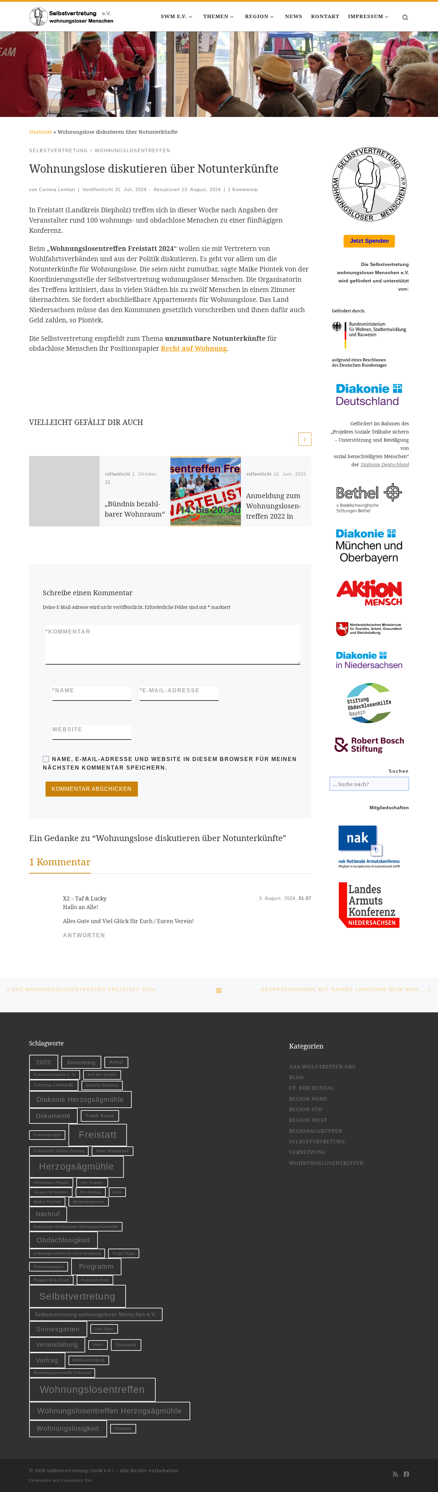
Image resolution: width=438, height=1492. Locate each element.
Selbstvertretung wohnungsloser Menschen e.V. (96, 1314)
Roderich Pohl (95, 1280)
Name (63, 690)
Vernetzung (307, 1152)
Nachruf (48, 1213)
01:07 (305, 898)
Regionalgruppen (316, 1131)
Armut (116, 1062)
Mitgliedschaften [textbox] (389, 807)
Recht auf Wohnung (194, 348)
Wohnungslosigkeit (68, 1428)
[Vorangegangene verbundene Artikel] (290, 438)
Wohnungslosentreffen (92, 1389)
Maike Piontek (47, 1202)
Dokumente (53, 1115)
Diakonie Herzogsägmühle (80, 1099)
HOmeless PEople (51, 1183)
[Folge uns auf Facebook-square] (406, 1474)
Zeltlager (123, 1428)
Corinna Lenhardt (53, 1085)
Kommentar (68, 632)
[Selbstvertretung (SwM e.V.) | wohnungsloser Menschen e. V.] (72, 15)
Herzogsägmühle (76, 1166)
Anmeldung (81, 1062)
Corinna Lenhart (57, 189)
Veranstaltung (57, 1344)
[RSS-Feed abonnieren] (395, 1474)
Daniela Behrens (102, 1085)
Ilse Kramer (92, 1183)
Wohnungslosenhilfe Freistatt (62, 1373)
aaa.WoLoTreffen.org (322, 1066)
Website (67, 729)
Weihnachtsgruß (89, 1360)
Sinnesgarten (58, 1329)
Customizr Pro (77, 1480)
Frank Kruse (100, 1115)
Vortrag (47, 1360)
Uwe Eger (104, 1329)
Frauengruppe (47, 1135)
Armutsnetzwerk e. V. (55, 1075)
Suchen (399, 771)
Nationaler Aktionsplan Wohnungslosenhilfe (76, 1227)
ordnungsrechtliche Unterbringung (67, 1253)
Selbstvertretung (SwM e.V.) (80, 1470)
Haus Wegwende (112, 1151)
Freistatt (98, 1134)
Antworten (84, 935)
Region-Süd (305, 1109)
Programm (96, 1266)
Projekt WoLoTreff (51, 1280)
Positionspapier (49, 1267)
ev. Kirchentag (311, 1087)
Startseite (40, 131)
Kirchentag (90, 1192)
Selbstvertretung (77, 1296)
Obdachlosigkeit (63, 1240)
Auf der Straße (102, 1075)
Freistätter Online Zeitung (59, 1151)
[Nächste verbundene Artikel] (304, 438)
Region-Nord (308, 1098)
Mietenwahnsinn (88, 1202)
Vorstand (126, 1344)
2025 (43, 1062)
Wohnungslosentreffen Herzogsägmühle (109, 1411)
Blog (296, 1077)
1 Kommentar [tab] (60, 861)
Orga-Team (124, 1253)
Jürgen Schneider (51, 1192)
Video (97, 1345)
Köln (117, 1192)
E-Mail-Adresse (170, 690)
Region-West (308, 1120)
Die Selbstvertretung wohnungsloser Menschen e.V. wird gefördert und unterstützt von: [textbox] (373, 277)
